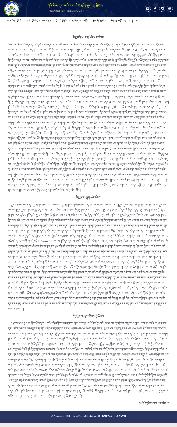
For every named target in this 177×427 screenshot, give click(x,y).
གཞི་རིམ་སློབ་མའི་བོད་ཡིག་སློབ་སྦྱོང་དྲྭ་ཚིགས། (75, 5)
